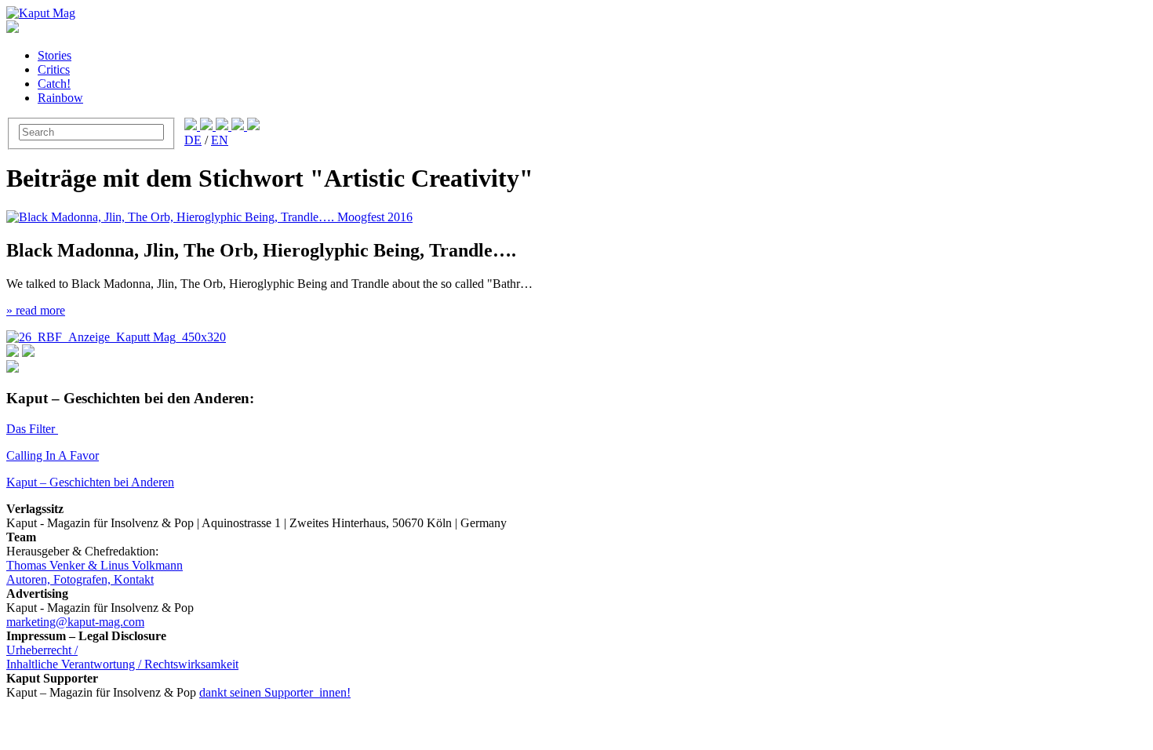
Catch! (54, 83)
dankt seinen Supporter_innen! (275, 692)
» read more (35, 310)
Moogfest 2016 (375, 217)
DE (193, 140)
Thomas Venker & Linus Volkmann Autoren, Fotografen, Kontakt (94, 572)
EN (219, 140)
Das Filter (32, 428)
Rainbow (60, 97)
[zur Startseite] (40, 13)
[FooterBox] (116, 337)
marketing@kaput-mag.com (75, 621)
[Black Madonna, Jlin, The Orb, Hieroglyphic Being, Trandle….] (171, 217)
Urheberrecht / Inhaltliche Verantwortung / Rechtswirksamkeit (122, 657)
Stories (54, 55)
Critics (54, 69)
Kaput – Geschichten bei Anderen (90, 482)
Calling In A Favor (52, 455)
